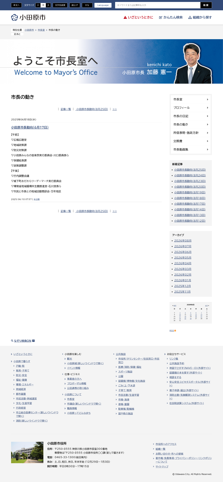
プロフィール (181, 107)
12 (191, 314)
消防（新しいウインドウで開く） (32, 421)
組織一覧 (160, 449)
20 (196, 316)
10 (180, 314)
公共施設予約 (176, 363)
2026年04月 (182, 263)
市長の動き (180, 124)
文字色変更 (60, 5)
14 (201, 314)
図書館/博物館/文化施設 (131, 381)
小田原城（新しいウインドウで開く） (85, 363)
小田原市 (28, 17)
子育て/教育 (125, 390)
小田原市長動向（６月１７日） (30, 127)
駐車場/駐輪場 (126, 409)
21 (201, 316)
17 (180, 316)
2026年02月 (182, 274)
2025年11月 (182, 291)
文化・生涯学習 (24, 403)
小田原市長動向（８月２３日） (190, 181)
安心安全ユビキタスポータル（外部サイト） (189, 384)
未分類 (37, 199)
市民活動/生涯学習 (128, 395)
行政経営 (21, 408)
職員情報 (72, 408)
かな (85, 5)
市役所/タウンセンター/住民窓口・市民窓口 (138, 361)
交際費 (177, 141)
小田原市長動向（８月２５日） (91, 109)
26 (191, 318)
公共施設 (121, 354)
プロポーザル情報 (76, 383)
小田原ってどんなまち (79, 413)
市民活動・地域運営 (26, 398)
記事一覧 (66, 109)
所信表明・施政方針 (186, 132)
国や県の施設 (125, 413)
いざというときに (23, 354)
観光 (69, 359)
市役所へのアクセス (166, 444)
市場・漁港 (123, 399)
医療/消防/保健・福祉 (129, 367)
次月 (206, 305)
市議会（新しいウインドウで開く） (84, 404)
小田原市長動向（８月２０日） (190, 186)
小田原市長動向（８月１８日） (190, 198)
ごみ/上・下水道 (126, 385)
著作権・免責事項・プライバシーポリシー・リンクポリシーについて (184, 460)
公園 (120, 376)
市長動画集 (180, 149)
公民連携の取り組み (78, 388)
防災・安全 (21, 375)
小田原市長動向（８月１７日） (190, 203)
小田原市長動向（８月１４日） (190, 209)
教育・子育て (22, 370)
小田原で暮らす (22, 361)
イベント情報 (73, 368)
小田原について (73, 394)
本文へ (16, 5)
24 (180, 318)
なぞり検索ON (22, 340)
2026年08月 (183, 240)
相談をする (175, 377)
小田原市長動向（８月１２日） (190, 220)
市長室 (41, 30)
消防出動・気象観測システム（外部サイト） (189, 397)
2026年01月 (182, 280)
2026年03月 (182, 269)
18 (185, 316)
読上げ (75, 5)
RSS (172, 331)
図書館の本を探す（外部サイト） (185, 373)
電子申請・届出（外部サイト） (184, 390)
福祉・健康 (21, 380)
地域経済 (21, 389)
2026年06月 (183, 252)
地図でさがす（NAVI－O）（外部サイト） (190, 368)
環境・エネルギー (25, 384)
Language (103, 5)
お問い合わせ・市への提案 (169, 454)
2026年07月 (182, 246)
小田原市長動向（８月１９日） (190, 192)
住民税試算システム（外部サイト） (186, 403)
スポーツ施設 (125, 371)
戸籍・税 (20, 366)
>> (115, 109)
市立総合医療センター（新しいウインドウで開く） (37, 414)
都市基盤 (21, 394)
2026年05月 (182, 257)
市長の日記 (180, 116)
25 (185, 318)
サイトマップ (162, 466)
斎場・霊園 (123, 404)
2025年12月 (182, 286)
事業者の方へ (74, 379)
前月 (175, 305)
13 (196, 314)
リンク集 (173, 359)
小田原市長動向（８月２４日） (190, 175)
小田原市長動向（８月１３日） (190, 215)
